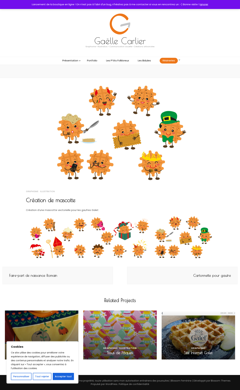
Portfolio (92, 60)
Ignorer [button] (204, 4)
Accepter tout (63, 376)
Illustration (47, 191)
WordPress (111, 384)
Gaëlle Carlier (120, 41)
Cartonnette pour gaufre (212, 275)
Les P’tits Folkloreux (117, 60)
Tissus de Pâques (120, 352)
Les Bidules (144, 60)
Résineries (169, 60)
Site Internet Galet (198, 352)
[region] (42, 362)
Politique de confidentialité (134, 384)
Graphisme (32, 191)
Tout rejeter (42, 376)
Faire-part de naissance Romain (33, 275)
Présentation (70, 60)
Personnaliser (21, 376)
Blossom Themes (220, 380)
